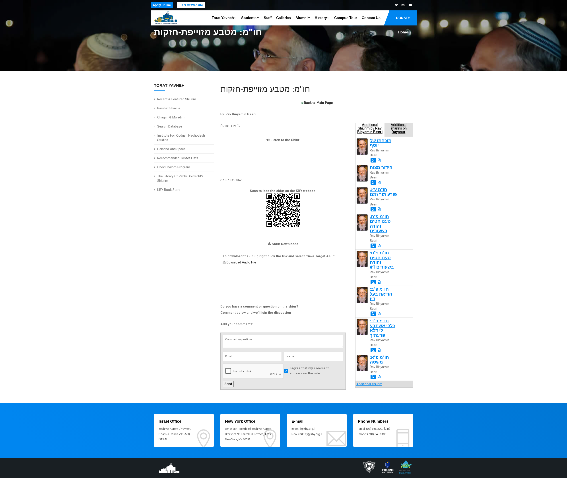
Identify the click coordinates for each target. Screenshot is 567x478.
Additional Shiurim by (370, 128)
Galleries (283, 18)
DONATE (403, 18)
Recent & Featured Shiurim (176, 99)
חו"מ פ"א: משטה (379, 360)
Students (248, 18)
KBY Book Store (169, 190)
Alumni (301, 18)
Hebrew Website (191, 5)
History (321, 18)
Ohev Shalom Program (173, 167)
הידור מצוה (381, 167)
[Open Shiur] (379, 160)
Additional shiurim (369, 384)
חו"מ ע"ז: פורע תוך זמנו (383, 192)
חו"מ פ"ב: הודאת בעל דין (381, 294)
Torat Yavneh (223, 18)
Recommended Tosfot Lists (177, 158)
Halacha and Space (171, 149)
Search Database (169, 126)
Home (403, 32)
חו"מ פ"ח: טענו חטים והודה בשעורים (380, 223)
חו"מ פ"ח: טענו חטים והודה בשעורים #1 (382, 260)
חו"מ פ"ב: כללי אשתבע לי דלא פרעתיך (382, 328)
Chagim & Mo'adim (170, 117)
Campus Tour (345, 18)
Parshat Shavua (168, 108)
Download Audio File (241, 262)
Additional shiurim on (398, 128)
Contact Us (371, 18)
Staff (268, 18)
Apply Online (162, 5)
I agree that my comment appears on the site (309, 370)
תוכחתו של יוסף (380, 143)
